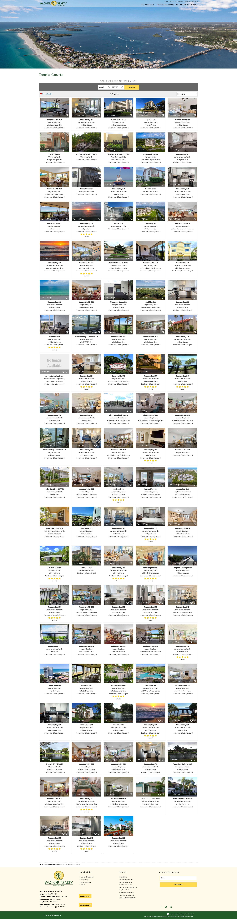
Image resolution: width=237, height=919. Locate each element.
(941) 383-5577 (54, 902)
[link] (54, 114)
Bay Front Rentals (125, 890)
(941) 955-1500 (60, 907)
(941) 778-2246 (57, 891)
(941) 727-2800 (52, 894)
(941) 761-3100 (60, 904)
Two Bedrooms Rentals (126, 895)
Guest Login (85, 896)
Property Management (165, 5)
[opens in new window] (160, 907)
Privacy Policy (84, 880)
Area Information (182, 5)
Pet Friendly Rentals (125, 880)
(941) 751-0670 (62, 897)
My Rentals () (47, 94)
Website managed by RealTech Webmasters (181, 914)
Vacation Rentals (147, 5)
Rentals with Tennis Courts (128, 887)
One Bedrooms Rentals (126, 893)
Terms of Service (185, 916)
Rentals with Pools (125, 882)
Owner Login (85, 905)
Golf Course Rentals (125, 885)
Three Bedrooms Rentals (127, 898)
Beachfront (123, 877)
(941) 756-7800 (56, 899)
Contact (194, 5)
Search (132, 87)
